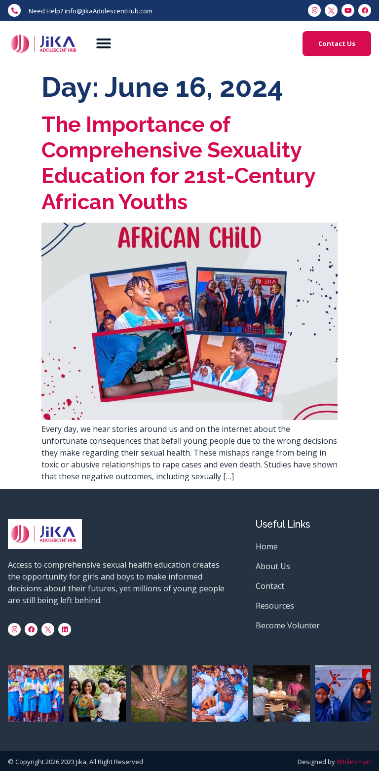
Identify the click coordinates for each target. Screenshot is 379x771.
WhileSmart (354, 761)
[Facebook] (31, 629)
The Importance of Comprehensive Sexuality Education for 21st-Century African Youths (178, 163)
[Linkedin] (64, 629)
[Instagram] (14, 629)
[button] (103, 43)
